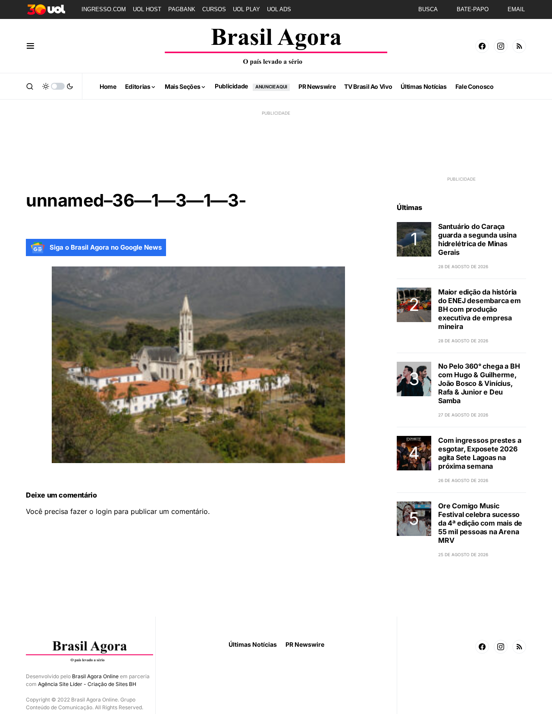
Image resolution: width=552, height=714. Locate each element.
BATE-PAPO (473, 9)
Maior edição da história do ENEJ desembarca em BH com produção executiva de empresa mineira (479, 309)
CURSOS (214, 9)
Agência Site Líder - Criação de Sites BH (87, 684)
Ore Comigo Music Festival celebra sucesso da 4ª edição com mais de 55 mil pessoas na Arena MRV (480, 523)
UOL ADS (279, 9)
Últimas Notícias (253, 644)
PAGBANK (181, 9)
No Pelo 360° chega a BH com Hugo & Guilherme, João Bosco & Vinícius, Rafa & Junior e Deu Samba (479, 383)
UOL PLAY (246, 9)
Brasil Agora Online (95, 676)
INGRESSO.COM (104, 9)
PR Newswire (304, 644)
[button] (30, 46)
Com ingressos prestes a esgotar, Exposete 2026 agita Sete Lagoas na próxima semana (479, 453)
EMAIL (516, 9)
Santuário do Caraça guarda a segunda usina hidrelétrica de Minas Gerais (477, 239)
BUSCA (428, 9)
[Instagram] (501, 46)
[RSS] (519, 46)
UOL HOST (147, 9)
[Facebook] (482, 46)
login (104, 511)
